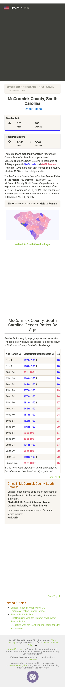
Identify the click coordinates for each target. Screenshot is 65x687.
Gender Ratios (29, 87)
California (32, 659)
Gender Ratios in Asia (22, 614)
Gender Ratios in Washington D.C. (28, 607)
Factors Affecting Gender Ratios (28, 611)
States (19, 8)
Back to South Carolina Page (34, 244)
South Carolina (46, 87)
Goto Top (53, 477)
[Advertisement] (32, 46)
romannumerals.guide (16, 665)
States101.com (13, 87)
